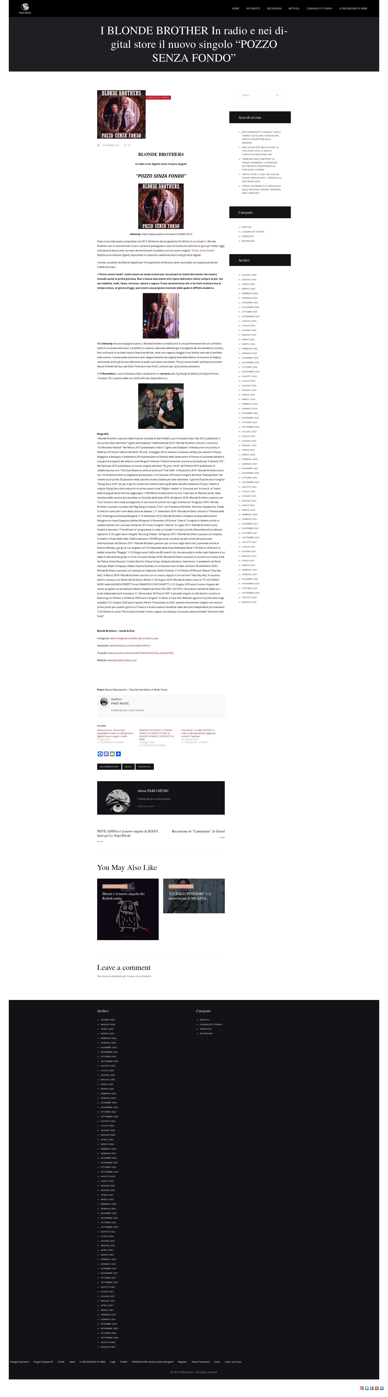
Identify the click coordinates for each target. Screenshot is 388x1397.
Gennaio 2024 (249, 408)
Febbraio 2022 (250, 514)
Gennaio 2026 (249, 298)
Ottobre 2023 (249, 422)
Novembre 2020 (250, 583)
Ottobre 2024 (249, 367)
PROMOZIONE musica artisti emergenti (152, 1361)
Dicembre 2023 (250, 413)
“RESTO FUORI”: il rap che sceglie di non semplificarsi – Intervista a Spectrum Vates (262, 178)
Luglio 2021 (248, 546)
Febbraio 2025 (250, 348)
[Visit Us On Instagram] (361, 1388)
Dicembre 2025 (250, 302)
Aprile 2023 (248, 450)
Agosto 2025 (249, 321)
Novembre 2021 (250, 528)
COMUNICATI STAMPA (158, 97)
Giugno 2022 (249, 496)
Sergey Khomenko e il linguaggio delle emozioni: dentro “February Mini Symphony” (261, 189)
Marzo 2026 (248, 288)
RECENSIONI (248, 241)
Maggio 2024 (249, 390)
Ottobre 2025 (249, 311)
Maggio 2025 (249, 334)
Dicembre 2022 (250, 468)
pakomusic (144, 766)
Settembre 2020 (251, 592)
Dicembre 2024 (250, 357)
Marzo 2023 (248, 454)
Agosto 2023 (249, 431)
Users (217, 1361)
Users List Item (233, 1361)
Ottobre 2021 (249, 533)
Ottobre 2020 (249, 588)
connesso (116, 976)
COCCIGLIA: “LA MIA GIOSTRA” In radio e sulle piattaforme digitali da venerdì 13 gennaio (198, 733)
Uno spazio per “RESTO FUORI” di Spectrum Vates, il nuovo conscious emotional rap (260, 151)
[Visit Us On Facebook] (371, 1388)
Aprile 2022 (248, 505)
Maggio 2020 (249, 602)
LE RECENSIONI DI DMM (92, 1361)
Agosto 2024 (249, 376)
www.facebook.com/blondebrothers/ (130, 645)
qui (165, 378)
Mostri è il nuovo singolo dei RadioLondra (123, 895)
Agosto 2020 (249, 597)
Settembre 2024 (251, 371)
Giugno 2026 (249, 275)
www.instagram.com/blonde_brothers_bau (134, 638)
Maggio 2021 (249, 556)
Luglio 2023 (248, 436)
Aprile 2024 (248, 394)
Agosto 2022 (249, 487)
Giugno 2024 (249, 385)
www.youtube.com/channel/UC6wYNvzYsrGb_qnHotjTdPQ (141, 653)
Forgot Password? (43, 1361)
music (128, 766)
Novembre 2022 (250, 473)
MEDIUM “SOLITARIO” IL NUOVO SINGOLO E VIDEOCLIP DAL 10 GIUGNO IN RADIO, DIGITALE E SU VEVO (156, 735)
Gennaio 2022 (249, 519)
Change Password (19, 1361)
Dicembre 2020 (250, 579)
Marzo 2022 (248, 510)
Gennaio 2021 (249, 574)
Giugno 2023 (249, 440)
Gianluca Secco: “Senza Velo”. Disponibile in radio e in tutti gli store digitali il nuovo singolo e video (115, 733)
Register (182, 1361)
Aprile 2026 (248, 284)
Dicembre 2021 (250, 523)
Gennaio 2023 (249, 463)
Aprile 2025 (248, 339)
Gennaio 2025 (249, 353)
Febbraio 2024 (250, 403)
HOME (61, 1361)
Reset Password (200, 1361)
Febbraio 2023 (250, 459)
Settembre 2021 (251, 537)
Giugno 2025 (249, 330)
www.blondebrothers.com (122, 660)
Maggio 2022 (249, 500)
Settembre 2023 (251, 427)
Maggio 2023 (249, 445)
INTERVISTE (248, 236)
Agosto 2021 (249, 542)
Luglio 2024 (248, 380)
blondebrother (109, 766)
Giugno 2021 (249, 551)
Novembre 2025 (250, 307)
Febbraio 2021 (250, 569)
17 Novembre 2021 (111, 145)
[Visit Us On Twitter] (366, 1388)
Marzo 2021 (248, 565)
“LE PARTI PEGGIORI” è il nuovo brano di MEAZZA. (190, 895)
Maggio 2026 (249, 279)
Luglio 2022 (248, 491)
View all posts (146, 806)
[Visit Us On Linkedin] (381, 1388)
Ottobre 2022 (249, 477)
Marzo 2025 (248, 344)
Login (113, 1361)
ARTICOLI (246, 227)
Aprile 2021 (248, 560)
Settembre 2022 (251, 482)
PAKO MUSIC (120, 703)
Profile (123, 1361)
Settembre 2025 (251, 316)
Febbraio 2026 (250, 293)
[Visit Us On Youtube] (376, 1388)
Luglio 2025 (248, 325)
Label (72, 1361)
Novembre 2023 (250, 417)
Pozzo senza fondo (203, 250)
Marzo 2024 (248, 399)
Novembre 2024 (250, 362)
